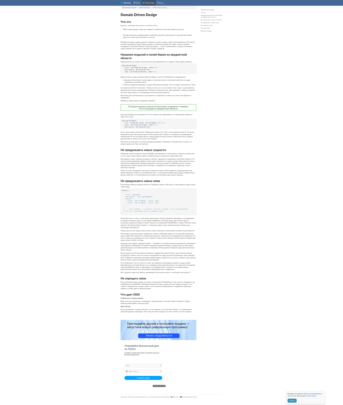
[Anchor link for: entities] (119, 150)
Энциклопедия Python (129, 7)
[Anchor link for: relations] (119, 278)
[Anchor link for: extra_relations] (119, 181)
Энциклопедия (149, 3)
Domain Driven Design (207, 10)
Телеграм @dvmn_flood (189, 397)
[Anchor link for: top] (119, 15)
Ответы (161, 3)
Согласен (292, 400)
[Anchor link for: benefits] (119, 294)
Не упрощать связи (207, 25)
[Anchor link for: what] (119, 21)
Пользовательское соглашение (160, 397)
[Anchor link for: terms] (119, 54)
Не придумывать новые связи (210, 22)
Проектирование (144, 7)
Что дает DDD (205, 28)
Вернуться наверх (206, 31)
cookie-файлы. (311, 396)
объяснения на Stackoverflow (146, 25)
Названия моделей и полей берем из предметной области (211, 16)
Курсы (137, 3)
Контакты (124, 397)
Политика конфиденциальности (138, 397)
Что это (203, 12)
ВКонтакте (175, 397)
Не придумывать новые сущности (211, 20)
